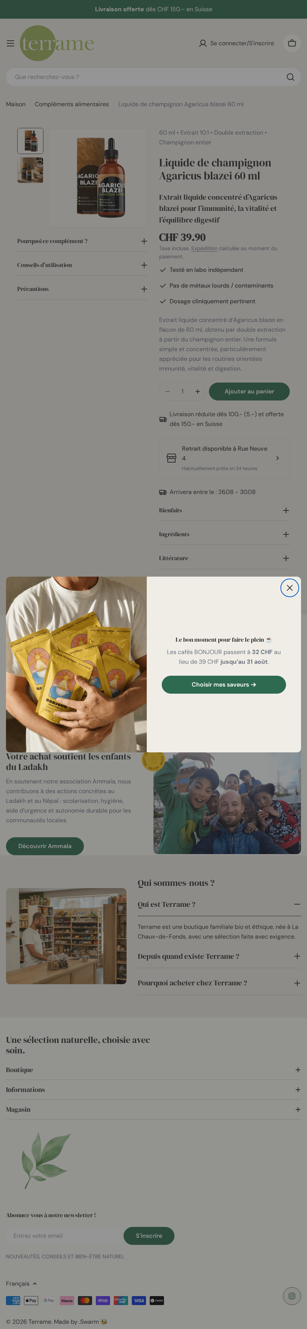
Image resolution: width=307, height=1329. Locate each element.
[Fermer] (289, 587)
